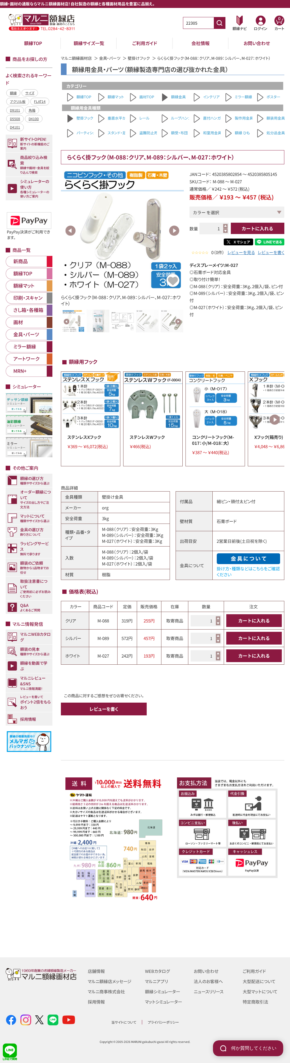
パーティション (87, 132)
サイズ (29, 92)
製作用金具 (244, 118)
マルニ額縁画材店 (76, 58)
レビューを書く (271, 252)
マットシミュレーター (163, 1002)
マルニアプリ (156, 981)
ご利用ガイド (144, 43)
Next (174, 231)
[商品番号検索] (219, 23)
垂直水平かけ (119, 118)
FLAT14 (40, 101)
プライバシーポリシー (163, 1022)
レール (144, 118)
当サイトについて (123, 1022)
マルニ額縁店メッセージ (109, 981)
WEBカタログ (157, 971)
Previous (70, 231)
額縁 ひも (242, 132)
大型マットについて (260, 991)
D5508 (15, 118)
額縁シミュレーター (162, 991)
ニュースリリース (208, 991)
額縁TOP (33, 43)
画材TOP (146, 96)
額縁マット (116, 96)
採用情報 (96, 1002)
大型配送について (259, 981)
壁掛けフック (139, 58)
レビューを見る (241, 252)
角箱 (32, 110)
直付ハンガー (213, 118)
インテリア (211, 96)
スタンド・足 (117, 132)
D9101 (15, 110)
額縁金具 (178, 96)
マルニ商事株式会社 (106, 991)
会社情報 (200, 43)
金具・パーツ (109, 58)
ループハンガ (181, 118)
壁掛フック (84, 118)
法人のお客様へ (208, 981)
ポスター (273, 96)
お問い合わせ (257, 43)
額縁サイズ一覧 (89, 43)
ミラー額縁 (243, 96)
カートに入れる (257, 228)
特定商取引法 (255, 1002)
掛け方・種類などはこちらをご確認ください (248, 571)
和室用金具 (212, 132)
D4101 (15, 127)
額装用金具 (275, 118)
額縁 (13, 92)
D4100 (34, 118)
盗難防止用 (148, 132)
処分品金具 (275, 132)
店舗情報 (96, 971)
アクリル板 (17, 101)
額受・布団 (179, 132)
